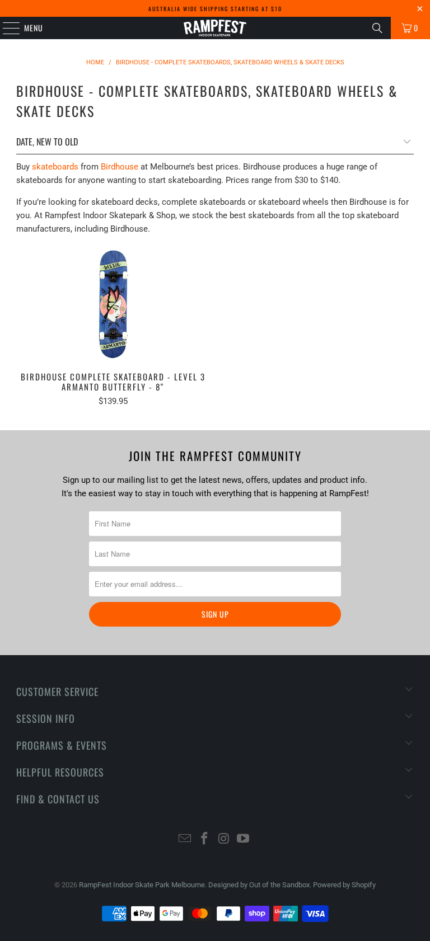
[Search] (377, 28)
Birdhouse (119, 167)
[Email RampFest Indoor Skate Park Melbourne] (185, 839)
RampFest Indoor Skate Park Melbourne (142, 885)
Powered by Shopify (344, 885)
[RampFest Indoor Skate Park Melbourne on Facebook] (205, 839)
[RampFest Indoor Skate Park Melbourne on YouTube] (243, 839)
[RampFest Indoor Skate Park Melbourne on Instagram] (224, 839)
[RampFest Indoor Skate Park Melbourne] (215, 28)
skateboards (55, 167)
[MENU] (5, 28)
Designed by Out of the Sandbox (259, 885)
